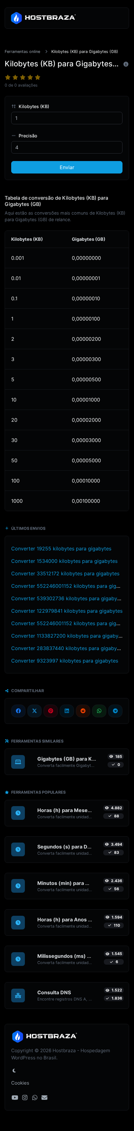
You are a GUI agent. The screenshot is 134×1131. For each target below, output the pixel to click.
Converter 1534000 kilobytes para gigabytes (64, 561)
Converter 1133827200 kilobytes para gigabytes (68, 636)
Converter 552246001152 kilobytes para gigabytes (71, 586)
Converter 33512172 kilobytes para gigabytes (65, 573)
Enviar (67, 167)
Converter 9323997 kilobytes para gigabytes (64, 661)
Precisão (27, 135)
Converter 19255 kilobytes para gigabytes (61, 548)
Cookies (20, 1083)
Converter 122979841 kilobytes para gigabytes (66, 611)
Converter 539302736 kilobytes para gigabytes (67, 598)
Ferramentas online (22, 51)
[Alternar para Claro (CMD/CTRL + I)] (14, 1071)
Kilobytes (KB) (33, 106)
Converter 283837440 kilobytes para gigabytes (67, 648)
